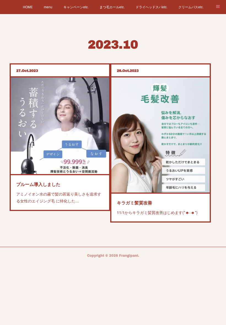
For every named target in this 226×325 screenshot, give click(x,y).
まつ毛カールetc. (112, 6)
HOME (28, 6)
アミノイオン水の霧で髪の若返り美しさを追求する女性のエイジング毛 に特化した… (58, 197)
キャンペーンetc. (75, 6)
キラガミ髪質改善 (134, 202)
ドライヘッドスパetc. (151, 6)
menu (48, 6)
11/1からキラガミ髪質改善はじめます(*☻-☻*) (157, 212)
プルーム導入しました (38, 184)
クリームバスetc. (190, 6)
